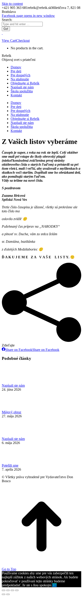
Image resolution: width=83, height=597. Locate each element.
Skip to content (12, 4)
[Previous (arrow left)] (3, 594)
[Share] (8, 590)
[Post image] (14, 381)
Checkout (23, 40)
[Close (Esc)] (3, 590)
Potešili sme (10, 465)
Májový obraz (11, 412)
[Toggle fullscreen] (12, 590)
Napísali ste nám (13, 385)
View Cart (9, 40)
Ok (54, 585)
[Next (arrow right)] (8, 594)
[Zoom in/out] (17, 590)
